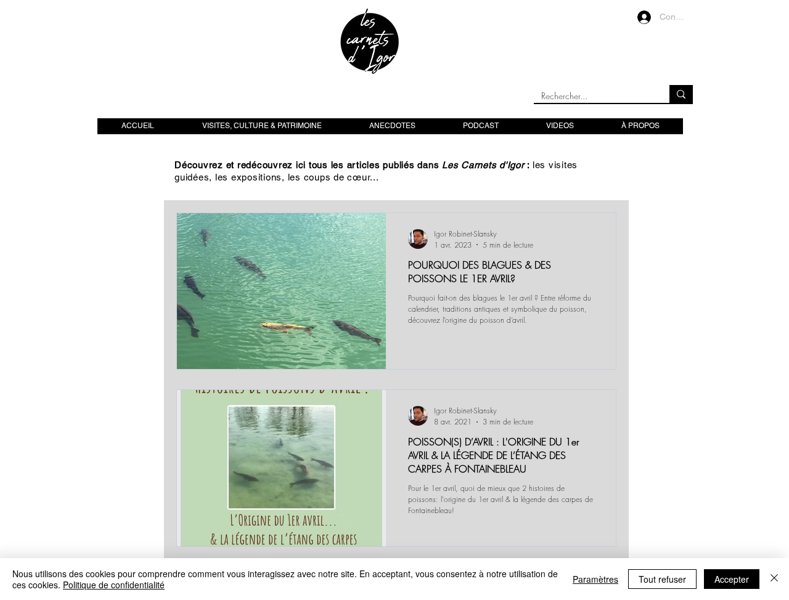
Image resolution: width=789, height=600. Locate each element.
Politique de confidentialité (114, 584)
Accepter (731, 579)
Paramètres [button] (595, 579)
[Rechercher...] (681, 94)
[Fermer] (774, 579)
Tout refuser (662, 579)
